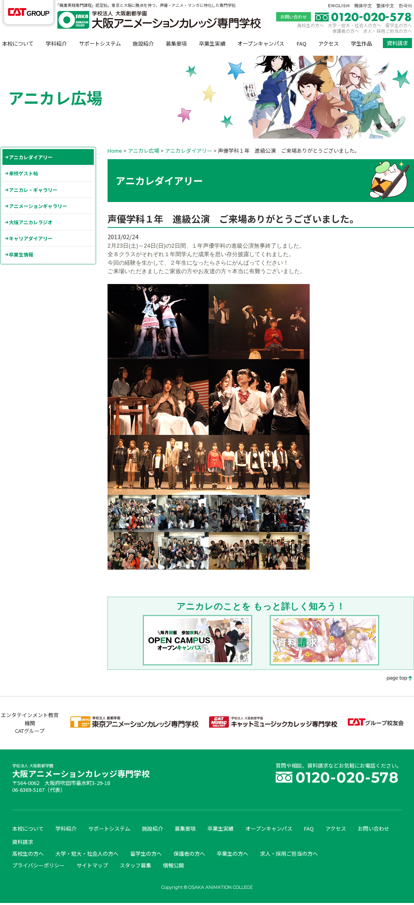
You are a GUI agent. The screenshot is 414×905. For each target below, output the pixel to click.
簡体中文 (363, 5)
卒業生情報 (21, 254)
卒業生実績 (212, 43)
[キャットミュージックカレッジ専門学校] (273, 725)
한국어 (405, 5)
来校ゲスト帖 (23, 173)
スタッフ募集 (135, 865)
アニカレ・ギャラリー (33, 189)
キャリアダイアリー (31, 238)
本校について (18, 43)
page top (394, 679)
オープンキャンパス (260, 43)
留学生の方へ (398, 25)
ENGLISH (339, 5)
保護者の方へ (345, 31)
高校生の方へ (310, 25)
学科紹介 (56, 43)
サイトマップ (92, 865)
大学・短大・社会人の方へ (354, 25)
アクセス (328, 43)
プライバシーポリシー (38, 865)
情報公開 (173, 865)
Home (115, 150)
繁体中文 (385, 5)
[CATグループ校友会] (375, 723)
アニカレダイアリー (31, 157)
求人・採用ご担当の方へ (387, 31)
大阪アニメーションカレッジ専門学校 (81, 771)
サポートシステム (100, 43)
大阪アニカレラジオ (31, 222)
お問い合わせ (293, 16)
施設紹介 (143, 43)
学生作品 (361, 43)
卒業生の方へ (232, 853)
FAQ (301, 43)
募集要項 (176, 43)
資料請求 (397, 43)
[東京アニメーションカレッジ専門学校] (134, 725)
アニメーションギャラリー (38, 205)
